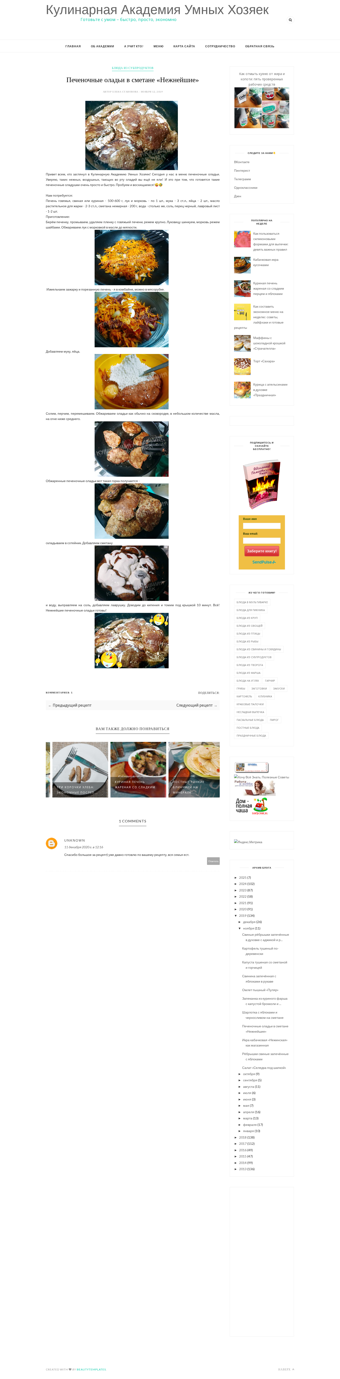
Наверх (284, 1369)
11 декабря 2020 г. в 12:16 (83, 847)
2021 (243, 903)
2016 (243, 1150)
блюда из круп (247, 618)
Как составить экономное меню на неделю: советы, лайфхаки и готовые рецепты (259, 317)
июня (247, 1099)
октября (249, 1074)
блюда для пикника (251, 610)
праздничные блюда (251, 735)
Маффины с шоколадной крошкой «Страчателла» (269, 343)
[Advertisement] (261, 1261)
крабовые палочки (250, 704)
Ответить (213, 861)
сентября (250, 1080)
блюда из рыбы (247, 641)
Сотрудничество (220, 46)
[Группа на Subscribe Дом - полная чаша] (251, 813)
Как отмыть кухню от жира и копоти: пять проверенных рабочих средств (262, 79)
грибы (241, 688)
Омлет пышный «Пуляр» (260, 990)
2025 (243, 877)
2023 (243, 890)
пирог (274, 720)
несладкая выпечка (250, 712)
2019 (243, 915)
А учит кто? (134, 46)
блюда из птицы (248, 633)
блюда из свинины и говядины (259, 649)
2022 (243, 896)
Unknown (74, 840)
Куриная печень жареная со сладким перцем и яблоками (268, 288)
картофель (244, 696)
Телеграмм (242, 179)
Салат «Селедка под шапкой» (264, 1068)
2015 (243, 1156)
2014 (243, 1163)
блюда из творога (250, 665)
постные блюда (248, 727)
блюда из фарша (248, 673)
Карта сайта (184, 46)
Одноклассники (245, 187)
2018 (243, 1137)
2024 (243, 884)
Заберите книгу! (262, 551)
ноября (248, 928)
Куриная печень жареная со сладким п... (130, 787)
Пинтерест (242, 170)
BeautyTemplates (91, 1369)
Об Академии (102, 46)
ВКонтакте (242, 162)
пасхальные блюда (250, 720)
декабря (249, 922)
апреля (248, 1112)
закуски (279, 688)
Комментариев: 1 (59, 692)
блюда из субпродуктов (133, 68)
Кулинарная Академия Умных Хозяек (157, 9)
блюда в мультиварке (252, 602)
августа (248, 1086)
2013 (243, 1169)
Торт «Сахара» (264, 361)
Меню (159, 46)
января (248, 1131)
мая (246, 1105)
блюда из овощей (250, 625)
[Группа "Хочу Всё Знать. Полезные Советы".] (261, 777)
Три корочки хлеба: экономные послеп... (72, 789)
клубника (265, 696)
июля (247, 1093)
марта (247, 1118)
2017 (243, 1143)
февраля (250, 1125)
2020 (243, 909)
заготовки (259, 688)
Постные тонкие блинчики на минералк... (183, 787)
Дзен (237, 196)
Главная (73, 46)
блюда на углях (248, 680)
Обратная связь (260, 46)
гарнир (270, 680)
